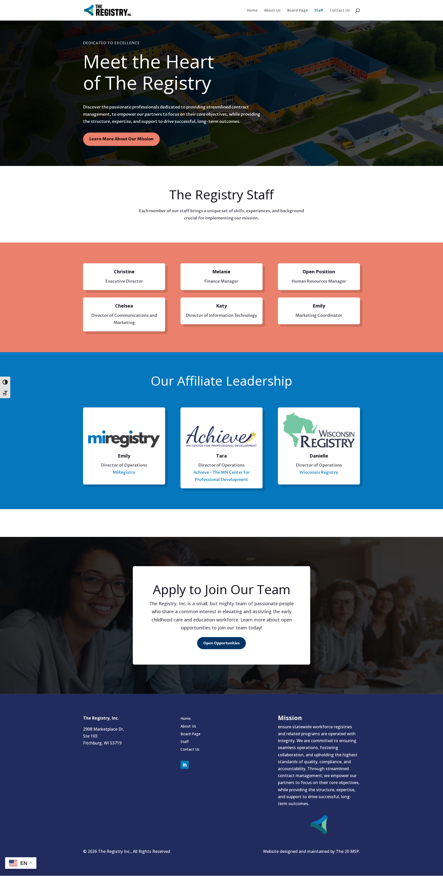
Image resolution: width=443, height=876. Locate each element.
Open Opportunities (221, 643)
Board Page (297, 10)
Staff (318, 10)
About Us (272, 10)
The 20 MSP (347, 851)
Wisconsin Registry (318, 472)
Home (252, 10)
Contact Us (340, 10)
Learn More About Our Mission (121, 139)
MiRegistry (124, 472)
